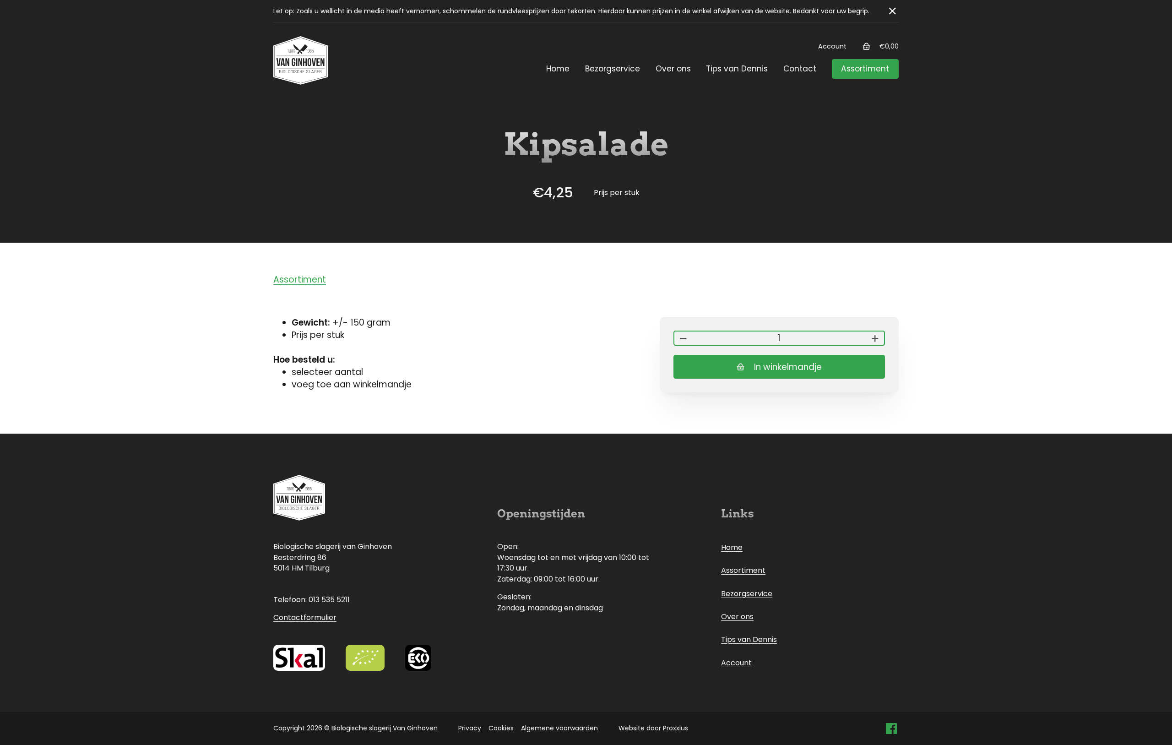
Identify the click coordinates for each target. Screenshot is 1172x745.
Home (558, 68)
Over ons (673, 68)
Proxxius (675, 728)
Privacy (469, 728)
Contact (799, 68)
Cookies (501, 728)
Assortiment (865, 68)
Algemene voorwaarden (559, 728)
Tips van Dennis (737, 68)
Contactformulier (304, 617)
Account (832, 46)
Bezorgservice (612, 68)
